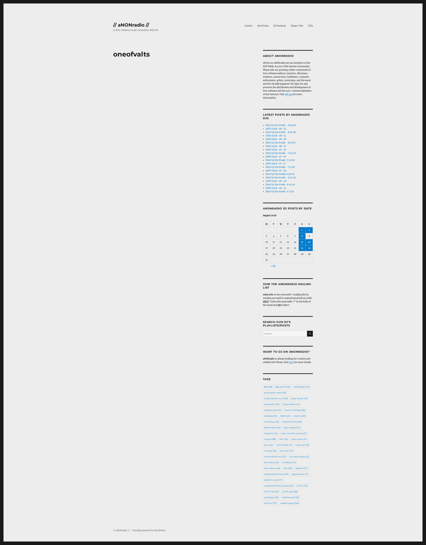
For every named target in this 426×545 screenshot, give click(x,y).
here (291, 362)
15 (302, 242)
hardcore (271, 433)
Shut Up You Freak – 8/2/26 (280, 142)
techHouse (290, 497)
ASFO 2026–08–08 (276, 139)
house (270, 439)
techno (270, 503)
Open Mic (297, 25)
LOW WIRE (284, 445)
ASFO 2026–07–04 (276, 170)
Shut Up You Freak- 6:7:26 (280, 191)
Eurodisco (271, 421)
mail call (302, 445)
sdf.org (288, 94)
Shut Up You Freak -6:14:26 (280, 184)
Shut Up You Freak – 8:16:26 (281, 132)
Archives (263, 25)
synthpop (271, 497)
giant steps (292, 427)
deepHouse (272, 410)
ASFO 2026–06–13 (276, 188)
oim (288, 468)
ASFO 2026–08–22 (276, 128)
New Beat (271, 462)
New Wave (272, 468)
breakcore (272, 404)
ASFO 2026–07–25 (276, 149)
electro (300, 416)
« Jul (273, 266)
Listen (248, 25)
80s (268, 386)
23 (309, 248)
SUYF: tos (271, 491)
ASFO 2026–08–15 (276, 135)
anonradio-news (275, 392)
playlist (302, 468)
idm (283, 439)
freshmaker (272, 427)
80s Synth (283, 386)
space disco (300, 474)
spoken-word (273, 480)
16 (309, 242)
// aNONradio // (131, 25)
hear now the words (294, 433)
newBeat (289, 462)
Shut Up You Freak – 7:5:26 (280, 167)
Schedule (279, 25)
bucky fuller (291, 404)
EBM (285, 416)
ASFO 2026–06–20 (276, 181)
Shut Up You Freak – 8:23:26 (281, 125)
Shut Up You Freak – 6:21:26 (281, 177)
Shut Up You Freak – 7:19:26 (281, 153)
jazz (268, 445)
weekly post (289, 503)
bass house (299, 398)
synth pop (290, 491)
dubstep (270, 416)
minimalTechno (275, 456)
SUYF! (302, 485)
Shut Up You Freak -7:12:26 (280, 160)
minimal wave (299, 456)
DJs (310, 25)
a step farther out (276, 398)
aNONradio (302, 386)
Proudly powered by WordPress (149, 530)
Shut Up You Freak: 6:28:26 (280, 174)
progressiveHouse (276, 474)
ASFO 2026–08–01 (276, 146)
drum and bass (295, 410)
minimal (287, 450)
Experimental (292, 421)
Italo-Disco (299, 439)
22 (302, 248)
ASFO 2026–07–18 (276, 156)
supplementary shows (278, 485)
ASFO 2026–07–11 (276, 163)
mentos (270, 450)
